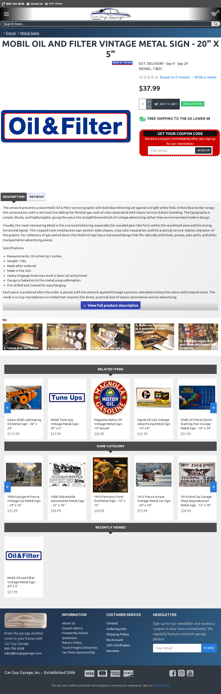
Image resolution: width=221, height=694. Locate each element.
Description (14, 197)
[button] (7, 407)
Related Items (110, 369)
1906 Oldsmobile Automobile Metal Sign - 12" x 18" (67, 501)
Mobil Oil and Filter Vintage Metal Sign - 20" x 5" (22, 582)
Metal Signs (29, 33)
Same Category (111, 446)
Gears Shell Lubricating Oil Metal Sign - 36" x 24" (24, 424)
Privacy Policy (161, 685)
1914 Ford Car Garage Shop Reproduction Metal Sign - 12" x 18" (196, 501)
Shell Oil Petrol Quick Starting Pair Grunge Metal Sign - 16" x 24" (196, 424)
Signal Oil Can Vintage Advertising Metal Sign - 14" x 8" (153, 424)
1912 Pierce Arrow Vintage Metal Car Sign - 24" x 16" (153, 501)
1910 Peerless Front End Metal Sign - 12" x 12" (109, 501)
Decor (11, 33)
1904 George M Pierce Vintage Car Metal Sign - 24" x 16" (24, 501)
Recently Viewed (110, 527)
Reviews (37, 197)
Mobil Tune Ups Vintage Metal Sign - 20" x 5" (65, 424)
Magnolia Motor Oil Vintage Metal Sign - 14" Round (109, 424)
